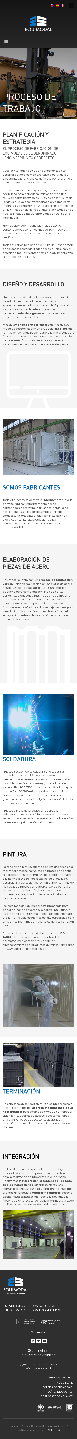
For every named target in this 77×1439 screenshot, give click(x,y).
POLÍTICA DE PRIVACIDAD (57, 1387)
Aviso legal (65, 1382)
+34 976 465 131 (52, 1429)
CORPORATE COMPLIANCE (57, 1396)
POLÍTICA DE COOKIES (59, 1391)
